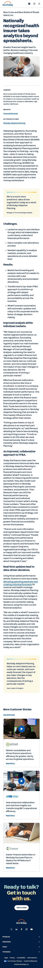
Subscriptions (32, 958)
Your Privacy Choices (14, 961)
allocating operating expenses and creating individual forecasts (20, 583)
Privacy (12, 958)
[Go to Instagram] (26, 929)
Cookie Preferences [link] (30, 961)
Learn (5, 947)
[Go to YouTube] (31, 929)
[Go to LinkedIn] (16, 929)
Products (6, 937)
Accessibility (21, 958)
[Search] (34, 3)
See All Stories (9, 715)
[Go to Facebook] (21, 929)
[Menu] (39, 3)
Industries (7, 942)
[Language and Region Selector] (29, 3)
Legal (6, 958)
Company (6, 952)
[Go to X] (11, 929)
